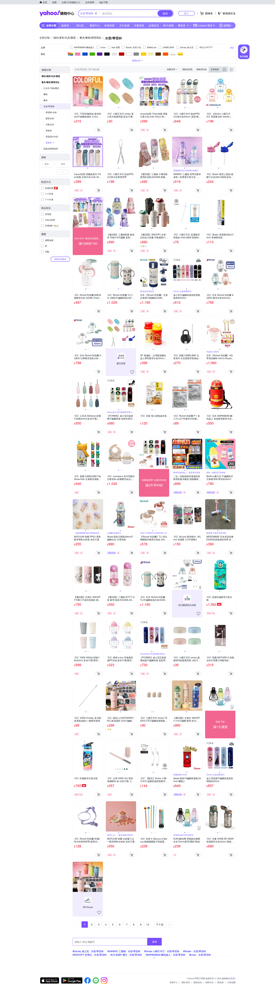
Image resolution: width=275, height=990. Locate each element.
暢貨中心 (95, 25)
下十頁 (159, 924)
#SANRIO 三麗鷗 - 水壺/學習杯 (123, 951)
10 (147, 924)
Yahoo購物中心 (56, 13)
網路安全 (209, 982)
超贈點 (227, 25)
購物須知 (198, 982)
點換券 (65, 25)
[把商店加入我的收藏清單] (132, 372)
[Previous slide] (75, 91)
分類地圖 (231, 982)
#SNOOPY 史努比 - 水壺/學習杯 (90, 954)
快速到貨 (109, 25)
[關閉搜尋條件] (96, 13)
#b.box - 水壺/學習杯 (200, 954)
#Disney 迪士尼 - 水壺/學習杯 (88, 951)
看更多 (182, 25)
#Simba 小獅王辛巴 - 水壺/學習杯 (161, 951)
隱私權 (220, 982)
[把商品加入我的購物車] (99, 130)
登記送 (80, 25)
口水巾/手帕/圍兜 (51, 88)
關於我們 (186, 982)
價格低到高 (187, 69)
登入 (186, 13)
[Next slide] (101, 91)
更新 (233, 978)
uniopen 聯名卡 (206, 25)
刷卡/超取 (168, 25)
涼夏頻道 (139, 25)
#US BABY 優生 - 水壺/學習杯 (126, 954)
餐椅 (45, 94)
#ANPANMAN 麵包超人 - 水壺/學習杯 (165, 954)
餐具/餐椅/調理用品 (50, 82)
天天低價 (124, 25)
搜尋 (154, 941)
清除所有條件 (60, 259)
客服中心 (174, 982)
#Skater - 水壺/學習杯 (194, 951)
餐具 (45, 100)
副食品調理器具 (50, 148)
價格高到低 (201, 69)
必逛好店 (154, 25)
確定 (62, 171)
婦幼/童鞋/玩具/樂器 (51, 76)
